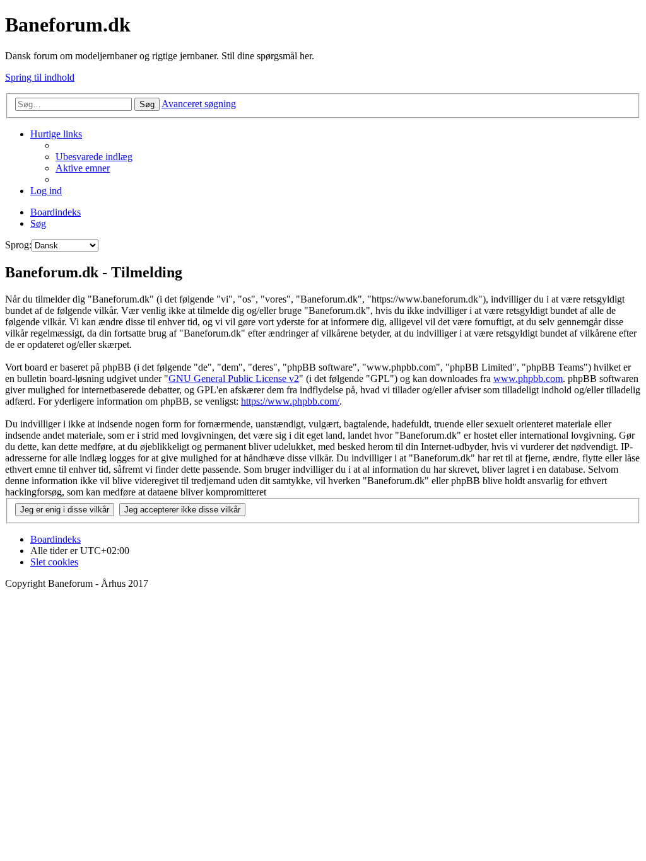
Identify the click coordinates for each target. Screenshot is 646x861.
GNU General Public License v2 (233, 378)
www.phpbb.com (528, 378)
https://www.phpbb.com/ (290, 401)
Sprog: (18, 245)
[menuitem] (94, 156)
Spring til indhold (39, 77)
